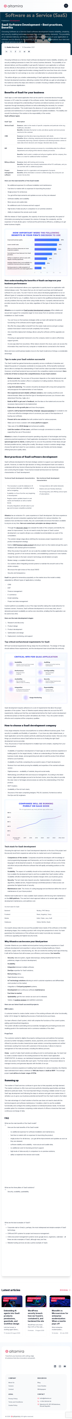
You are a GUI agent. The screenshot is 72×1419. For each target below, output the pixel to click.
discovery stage (22, 528)
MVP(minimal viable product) (23, 545)
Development (15, 21)
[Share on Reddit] (24, 51)
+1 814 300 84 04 (45, 1401)
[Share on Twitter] (11, 51)
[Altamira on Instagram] (60, 1366)
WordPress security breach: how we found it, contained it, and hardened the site (36, 1316)
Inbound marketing (47, 411)
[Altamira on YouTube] (65, 1366)
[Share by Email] (29, 51)
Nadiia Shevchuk (13, 47)
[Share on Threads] (20, 51)
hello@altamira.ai (45, 1398)
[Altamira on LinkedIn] (55, 1366)
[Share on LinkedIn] (6, 51)
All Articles (64, 1290)
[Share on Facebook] (15, 51)
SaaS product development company (37, 310)
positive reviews (20, 1000)
